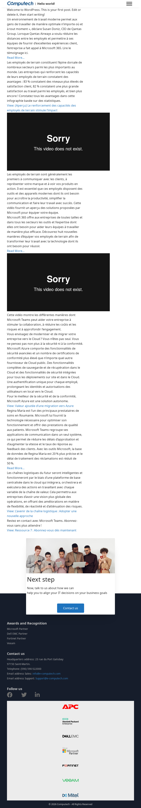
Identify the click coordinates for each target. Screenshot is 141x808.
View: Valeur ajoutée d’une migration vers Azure (40, 406)
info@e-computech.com (46, 673)
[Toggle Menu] (129, 3)
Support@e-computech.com (51, 678)
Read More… (16, 58)
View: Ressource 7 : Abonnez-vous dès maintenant (41, 530)
